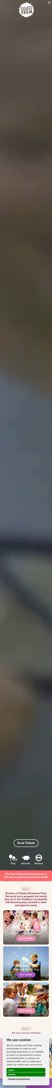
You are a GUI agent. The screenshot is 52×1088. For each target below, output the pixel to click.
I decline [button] (11, 1074)
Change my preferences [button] (19, 1079)
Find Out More (26, 938)
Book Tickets (7, 2)
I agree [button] (11, 1070)
